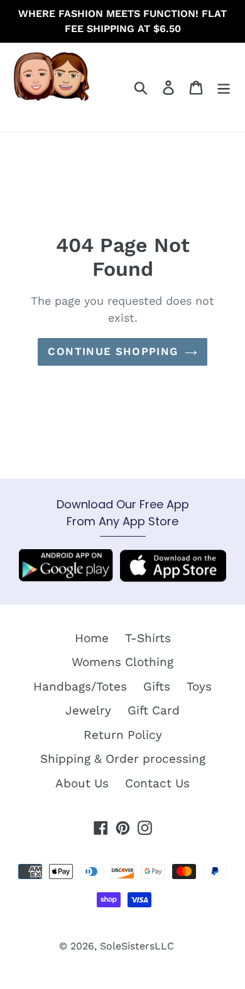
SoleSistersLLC (137, 946)
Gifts (156, 686)
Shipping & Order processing (122, 758)
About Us (82, 783)
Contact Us (157, 783)
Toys (199, 686)
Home (92, 638)
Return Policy (123, 735)
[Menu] (223, 87)
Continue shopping (113, 351)
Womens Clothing (122, 662)
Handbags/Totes (80, 686)
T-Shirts (148, 638)
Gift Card (154, 710)
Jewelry (88, 710)
